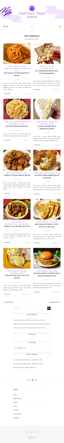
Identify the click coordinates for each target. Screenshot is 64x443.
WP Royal (36, 432)
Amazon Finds (17, 398)
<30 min (10, 66)
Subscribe (16, 418)
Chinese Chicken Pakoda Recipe (17, 175)
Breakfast (43, 66)
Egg (48, 66)
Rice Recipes (21, 124)
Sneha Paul (7, 93)
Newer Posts (55, 302)
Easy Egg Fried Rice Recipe (17, 126)
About (15, 394)
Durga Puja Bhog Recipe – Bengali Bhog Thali (29, 360)
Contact (15, 402)
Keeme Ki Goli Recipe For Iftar (17, 226)
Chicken (16, 66)
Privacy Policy (17, 414)
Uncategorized (24, 224)
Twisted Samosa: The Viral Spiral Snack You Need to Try (29, 328)
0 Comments (17, 79)
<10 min (38, 121)
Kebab (41, 173)
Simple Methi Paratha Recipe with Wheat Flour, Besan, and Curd (31, 324)
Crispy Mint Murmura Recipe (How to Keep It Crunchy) (28, 320)
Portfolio (15, 410)
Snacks (51, 68)
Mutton (14, 222)
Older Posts (9, 302)
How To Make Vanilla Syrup (28, 367)
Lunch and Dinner (19, 121)
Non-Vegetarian (15, 68)
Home (15, 406)
